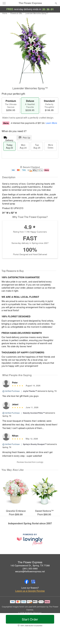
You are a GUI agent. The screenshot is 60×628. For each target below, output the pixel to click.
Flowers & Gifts (16, 13)
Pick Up (26, 137)
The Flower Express (30, 3)
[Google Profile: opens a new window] (33, 581)
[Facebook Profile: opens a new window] (26, 581)
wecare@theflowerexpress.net (30, 571)
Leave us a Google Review (30, 591)
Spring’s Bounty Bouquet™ (35, 444)
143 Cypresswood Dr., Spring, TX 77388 (30, 565)
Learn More (51, 122)
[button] (53, 621)
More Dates (50, 146)
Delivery (9, 139)
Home (4, 13)
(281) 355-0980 (30, 568)
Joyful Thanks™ (30, 391)
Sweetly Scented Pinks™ (34, 412)
